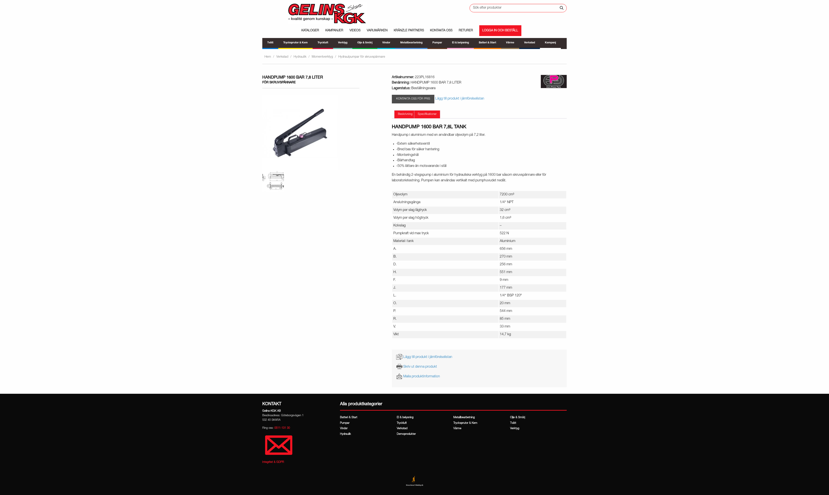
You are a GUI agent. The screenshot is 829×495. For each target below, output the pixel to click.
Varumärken (377, 30)
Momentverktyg (322, 57)
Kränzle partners (409, 30)
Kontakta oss (441, 30)
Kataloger (310, 30)
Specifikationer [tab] (427, 114)
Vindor (344, 428)
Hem (267, 57)
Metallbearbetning (464, 417)
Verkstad (282, 57)
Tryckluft (402, 423)
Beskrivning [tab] (405, 114)
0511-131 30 (282, 428)
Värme (457, 428)
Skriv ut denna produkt (420, 366)
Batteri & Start (348, 417)
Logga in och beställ (500, 30)
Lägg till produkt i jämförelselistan (427, 357)
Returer (466, 30)
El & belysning (405, 417)
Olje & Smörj (517, 417)
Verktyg (514, 428)
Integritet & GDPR (273, 462)
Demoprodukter (406, 434)
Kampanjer (334, 30)
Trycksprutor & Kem (465, 423)
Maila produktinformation (421, 376)
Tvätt (513, 423)
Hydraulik (300, 57)
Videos (355, 30)
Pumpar (345, 423)
